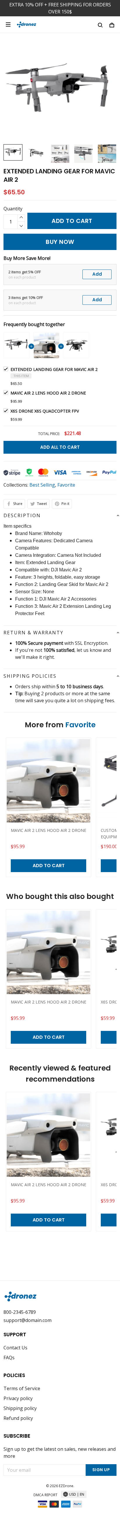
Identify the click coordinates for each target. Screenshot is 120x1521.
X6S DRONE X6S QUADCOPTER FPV (44, 411)
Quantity (12, 208)
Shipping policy (20, 1408)
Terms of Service (21, 1388)
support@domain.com (27, 1320)
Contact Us (15, 1347)
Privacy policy (18, 1398)
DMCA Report (45, 1494)
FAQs (9, 1357)
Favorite (66, 485)
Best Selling (42, 485)
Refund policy (18, 1418)
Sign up (101, 1470)
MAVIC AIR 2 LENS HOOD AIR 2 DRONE (48, 393)
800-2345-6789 (19, 1312)
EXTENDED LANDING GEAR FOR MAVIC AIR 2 (54, 369)
